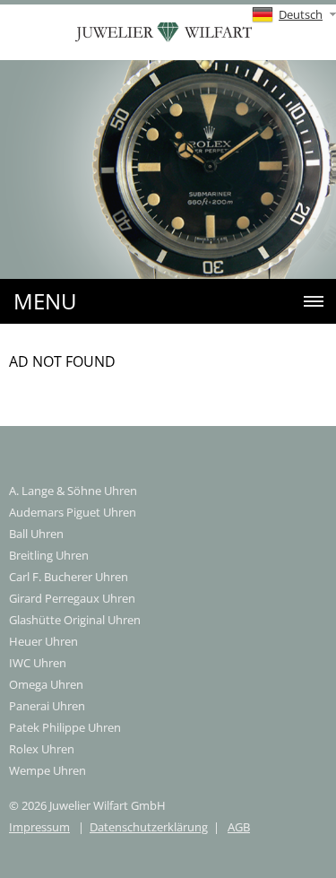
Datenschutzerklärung (149, 827)
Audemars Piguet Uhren (72, 512)
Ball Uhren (36, 534)
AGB (239, 827)
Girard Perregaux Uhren (72, 598)
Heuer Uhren (43, 641)
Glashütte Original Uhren (75, 620)
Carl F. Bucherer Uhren (68, 577)
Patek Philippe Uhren (65, 727)
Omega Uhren (46, 684)
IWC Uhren (37, 663)
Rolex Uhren (41, 749)
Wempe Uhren (47, 770)
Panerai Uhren (47, 706)
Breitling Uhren (49, 555)
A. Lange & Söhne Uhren (73, 490)
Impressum (39, 827)
